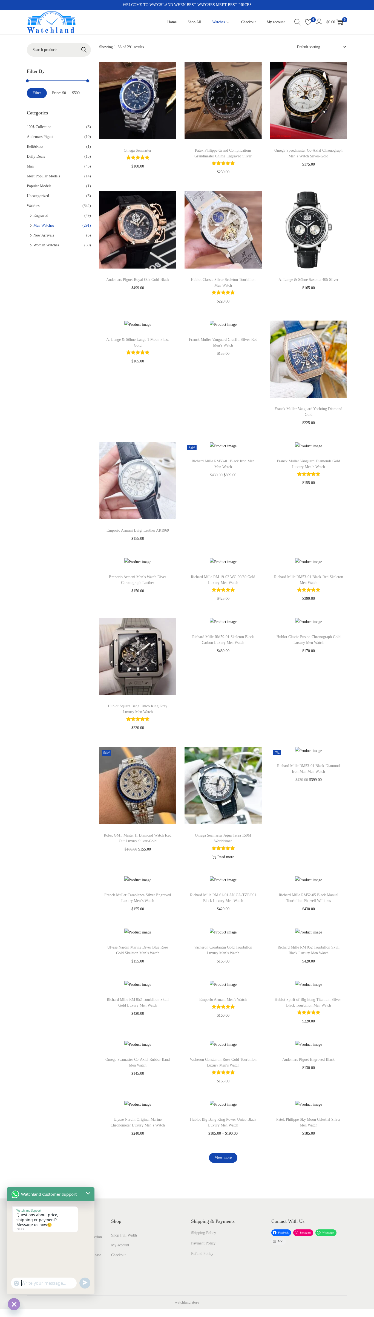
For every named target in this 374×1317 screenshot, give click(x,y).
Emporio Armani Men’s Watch (223, 1000)
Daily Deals (36, 156)
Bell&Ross (35, 147)
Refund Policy (202, 1254)
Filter (37, 93)
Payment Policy (203, 1243)
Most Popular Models (43, 176)
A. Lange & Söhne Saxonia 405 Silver (308, 280)
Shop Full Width (124, 1235)
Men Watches (43, 225)
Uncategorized (38, 196)
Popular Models (39, 186)
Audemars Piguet (40, 137)
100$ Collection (39, 127)
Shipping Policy (203, 1233)
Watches (33, 206)
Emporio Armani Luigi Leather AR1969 (138, 530)
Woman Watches (46, 245)
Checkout (118, 1255)
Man (30, 166)
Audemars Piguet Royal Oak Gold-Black (137, 280)
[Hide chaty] (14, 1304)
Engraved (40, 216)
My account (120, 1245)
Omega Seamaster (137, 150)
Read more (225, 857)
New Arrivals (43, 235)
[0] (308, 22)
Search (84, 50)
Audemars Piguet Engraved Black (308, 1059)
